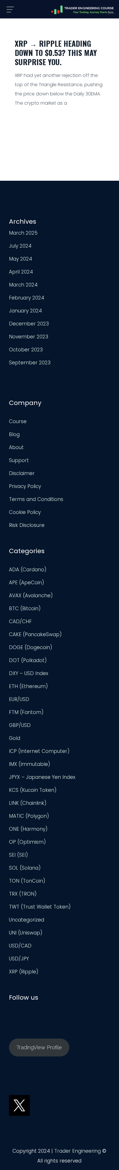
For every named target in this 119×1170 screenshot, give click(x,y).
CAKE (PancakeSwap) (35, 634)
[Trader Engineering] (83, 10)
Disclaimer (22, 473)
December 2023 (29, 323)
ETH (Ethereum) (28, 686)
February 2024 (26, 297)
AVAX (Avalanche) (31, 595)
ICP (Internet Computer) (39, 751)
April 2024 (21, 271)
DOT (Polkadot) (28, 660)
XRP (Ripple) (23, 971)
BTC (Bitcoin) (25, 608)
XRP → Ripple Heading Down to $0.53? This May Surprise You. (56, 52)
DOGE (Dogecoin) (30, 647)
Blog (14, 434)
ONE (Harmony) (28, 829)
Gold (14, 738)
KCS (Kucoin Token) (33, 790)
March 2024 (23, 284)
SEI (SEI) (18, 854)
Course (18, 421)
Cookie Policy (25, 512)
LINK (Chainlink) (28, 803)
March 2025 (23, 232)
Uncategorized (26, 919)
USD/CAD (20, 945)
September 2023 (30, 362)
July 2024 (20, 245)
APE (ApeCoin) (26, 582)
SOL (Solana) (25, 867)
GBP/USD (20, 725)
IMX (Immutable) (29, 764)
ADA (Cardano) (28, 569)
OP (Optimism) (27, 842)
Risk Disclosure (26, 525)
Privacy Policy (25, 486)
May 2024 (20, 258)
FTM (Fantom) (26, 712)
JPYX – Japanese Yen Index (42, 777)
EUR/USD (19, 699)
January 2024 (25, 310)
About (16, 447)
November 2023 (28, 336)
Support (19, 460)
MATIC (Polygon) (29, 816)
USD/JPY (19, 958)
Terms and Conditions (36, 499)
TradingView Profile (39, 1047)
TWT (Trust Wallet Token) (40, 906)
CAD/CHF (20, 621)
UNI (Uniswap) (25, 932)
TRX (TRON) (23, 893)
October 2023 (26, 349)
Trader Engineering (77, 1151)
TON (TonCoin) (27, 880)
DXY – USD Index (28, 673)
